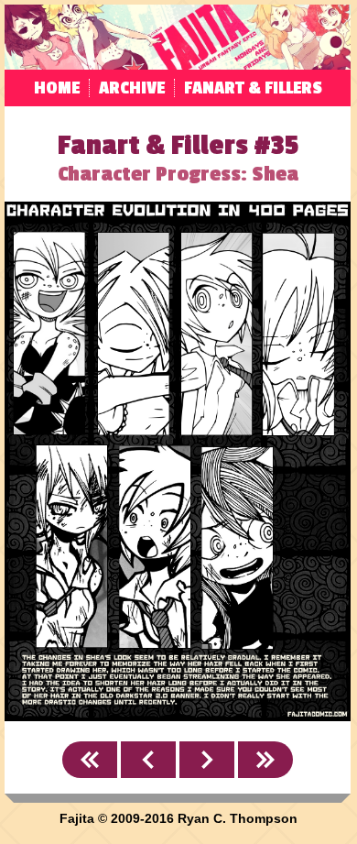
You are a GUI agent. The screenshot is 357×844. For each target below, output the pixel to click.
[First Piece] (89, 759)
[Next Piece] (206, 759)
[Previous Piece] (148, 759)
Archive (132, 88)
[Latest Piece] (265, 759)
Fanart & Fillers (253, 88)
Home (57, 88)
